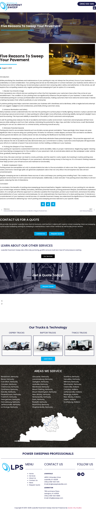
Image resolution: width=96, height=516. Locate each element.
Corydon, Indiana (71, 389)
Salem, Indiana (70, 399)
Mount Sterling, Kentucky (42, 389)
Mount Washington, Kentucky (44, 392)
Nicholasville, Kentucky (41, 397)
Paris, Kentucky (38, 399)
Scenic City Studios (75, 508)
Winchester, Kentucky (72, 384)
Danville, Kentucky (8, 392)
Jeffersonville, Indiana (73, 392)
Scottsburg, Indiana (72, 402)
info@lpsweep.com (56, 498)
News (31, 483)
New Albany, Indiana (72, 397)
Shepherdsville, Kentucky (42, 407)
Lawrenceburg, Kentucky (42, 379)
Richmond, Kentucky (40, 404)
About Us (32, 478)
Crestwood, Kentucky (10, 387)
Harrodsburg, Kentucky (10, 402)
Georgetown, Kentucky (10, 399)
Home (31, 474)
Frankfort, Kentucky (9, 397)
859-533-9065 (54, 496)
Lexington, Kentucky (40, 381)
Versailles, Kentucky (72, 379)
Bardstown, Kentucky (9, 376)
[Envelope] (82, 474)
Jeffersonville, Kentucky (10, 404)
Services (32, 476)
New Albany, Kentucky (41, 394)
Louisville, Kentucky (40, 384)
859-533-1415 (54, 482)
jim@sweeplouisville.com (58, 484)
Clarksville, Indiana (71, 387)
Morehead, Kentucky (40, 387)
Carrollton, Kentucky (9, 381)
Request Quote (34, 485)
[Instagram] (79, 474)
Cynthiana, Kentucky (9, 389)
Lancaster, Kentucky (40, 376)
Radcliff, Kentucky (39, 402)
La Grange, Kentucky (9, 407)
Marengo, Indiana (71, 394)
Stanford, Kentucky (71, 376)
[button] (86, 4)
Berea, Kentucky (7, 379)
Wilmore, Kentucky (71, 381)
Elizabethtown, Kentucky (11, 394)
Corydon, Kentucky (9, 384)
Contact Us (33, 480)
